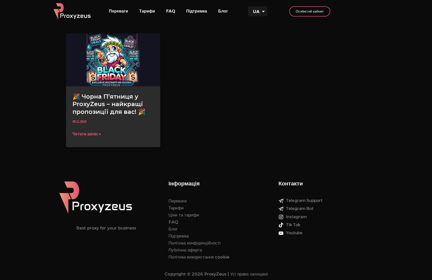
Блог (223, 11)
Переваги (118, 11)
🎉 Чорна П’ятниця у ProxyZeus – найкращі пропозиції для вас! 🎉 (109, 104)
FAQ (170, 11)
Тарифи (147, 11)
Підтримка (196, 11)
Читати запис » (86, 133)
